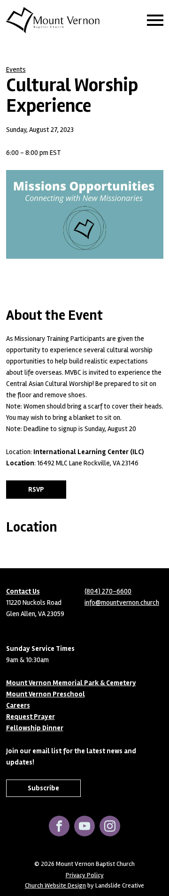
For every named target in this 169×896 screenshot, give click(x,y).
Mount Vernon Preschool (45, 694)
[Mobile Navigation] (153, 20)
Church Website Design (55, 885)
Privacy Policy (85, 875)
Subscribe (43, 788)
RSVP (36, 489)
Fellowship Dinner (34, 728)
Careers (18, 705)
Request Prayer (30, 716)
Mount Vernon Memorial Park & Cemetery (71, 683)
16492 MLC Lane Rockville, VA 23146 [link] (87, 463)
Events (16, 69)
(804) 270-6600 (107, 591)
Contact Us (23, 591)
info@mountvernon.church (121, 602)
